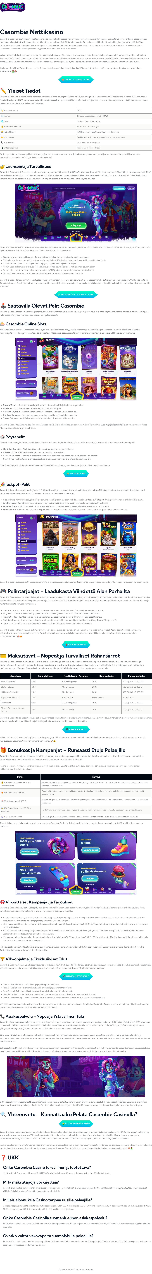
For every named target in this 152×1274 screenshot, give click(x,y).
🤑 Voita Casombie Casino (76, 1124)
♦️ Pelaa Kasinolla (76, 645)
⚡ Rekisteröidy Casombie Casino (76, 295)
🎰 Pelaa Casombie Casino (76, 80)
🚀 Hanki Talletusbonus (76, 976)
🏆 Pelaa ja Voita (76, 474)
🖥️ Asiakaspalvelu (76, 729)
